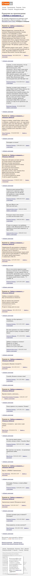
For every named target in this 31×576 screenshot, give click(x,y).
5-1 (21, 538)
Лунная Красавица (6, 367)
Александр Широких (7, 310)
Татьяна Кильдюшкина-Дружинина (10, 397)
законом (4, 557)
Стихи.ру (21, 550)
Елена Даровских (6, 133)
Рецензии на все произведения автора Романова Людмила (13, 543)
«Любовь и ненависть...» (13, 15)
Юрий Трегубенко (6, 259)
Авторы (4, 7)
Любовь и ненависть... (17, 26)
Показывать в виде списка (9, 21)
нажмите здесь (18, 570)
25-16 (16, 538)
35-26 (13, 538)
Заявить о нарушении (11, 107)
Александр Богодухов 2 (7, 180)
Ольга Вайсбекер (6, 473)
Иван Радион (5, 430)
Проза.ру (26, 550)
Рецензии (18, 7)
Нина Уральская (6, 505)
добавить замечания (7, 61)
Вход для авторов (19, 9)
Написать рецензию (7, 542)
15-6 (19, 538)
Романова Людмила (8, 27)
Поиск (24, 7)
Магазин (4, 9)
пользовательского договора (8, 555)
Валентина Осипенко (7, 55)
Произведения (11, 7)
